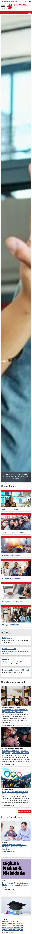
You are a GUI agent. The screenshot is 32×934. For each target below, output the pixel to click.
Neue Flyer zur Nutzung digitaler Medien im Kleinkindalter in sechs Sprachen (15, 885)
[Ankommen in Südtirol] (16, 499)
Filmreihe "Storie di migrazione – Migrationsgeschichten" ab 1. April (15, 752)
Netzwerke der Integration (12, 578)
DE (25, 1)
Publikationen (7, 638)
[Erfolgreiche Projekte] (16, 614)
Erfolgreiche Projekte (10, 625)
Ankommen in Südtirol (10, 509)
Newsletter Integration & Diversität (16, 670)
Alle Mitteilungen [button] (23, 811)
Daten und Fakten (9, 649)
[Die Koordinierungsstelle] (16, 545)
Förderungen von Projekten (12, 601)
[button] (16, 476)
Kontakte (5, 659)
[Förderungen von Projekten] (16, 591)
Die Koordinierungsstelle (11, 555)
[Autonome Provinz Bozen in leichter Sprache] (30, 1)
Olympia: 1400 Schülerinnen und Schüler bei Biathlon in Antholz (15, 793)
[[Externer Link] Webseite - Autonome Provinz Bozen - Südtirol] (18, 7)
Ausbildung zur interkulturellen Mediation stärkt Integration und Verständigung (15, 847)
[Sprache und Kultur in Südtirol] (16, 522)
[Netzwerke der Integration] (16, 568)
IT (27, 1)
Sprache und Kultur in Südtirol (14, 532)
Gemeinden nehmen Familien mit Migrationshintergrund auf (15, 711)
